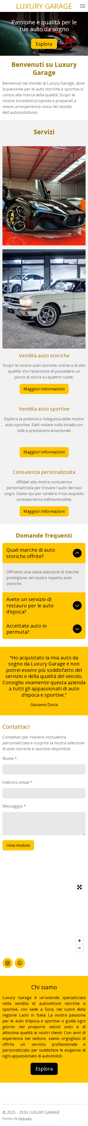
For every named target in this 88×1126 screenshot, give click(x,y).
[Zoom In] (79, 940)
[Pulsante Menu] (82, 6)
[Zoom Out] (79, 948)
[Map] (44, 917)
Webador (25, 1118)
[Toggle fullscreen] (79, 887)
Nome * (9, 758)
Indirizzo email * (17, 782)
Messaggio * (14, 806)
